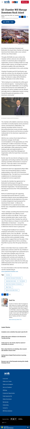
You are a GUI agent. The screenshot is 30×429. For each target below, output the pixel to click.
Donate (25, 2)
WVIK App (5, 390)
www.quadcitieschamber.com (9, 271)
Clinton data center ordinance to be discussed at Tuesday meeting (13, 337)
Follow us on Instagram (8, 384)
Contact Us (5, 408)
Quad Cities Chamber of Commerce (14, 284)
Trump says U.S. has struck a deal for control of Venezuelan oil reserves (13, 343)
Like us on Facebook (7, 387)
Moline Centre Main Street (12, 290)
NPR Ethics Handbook (7, 410)
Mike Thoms (8, 287)
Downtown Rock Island (11, 281)
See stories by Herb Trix (15, 319)
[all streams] (28, 427)
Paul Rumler (22, 281)
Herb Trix (12, 300)
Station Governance (7, 399)
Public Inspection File (7, 396)
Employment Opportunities (9, 393)
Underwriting (5, 405)
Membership (5, 402)
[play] (2, 427)
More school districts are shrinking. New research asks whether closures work (14, 349)
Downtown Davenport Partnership (13, 278)
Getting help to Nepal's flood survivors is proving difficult (13, 355)
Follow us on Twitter (7, 381)
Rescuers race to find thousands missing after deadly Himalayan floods (14, 362)
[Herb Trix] (4, 302)
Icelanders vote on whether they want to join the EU (14, 332)
